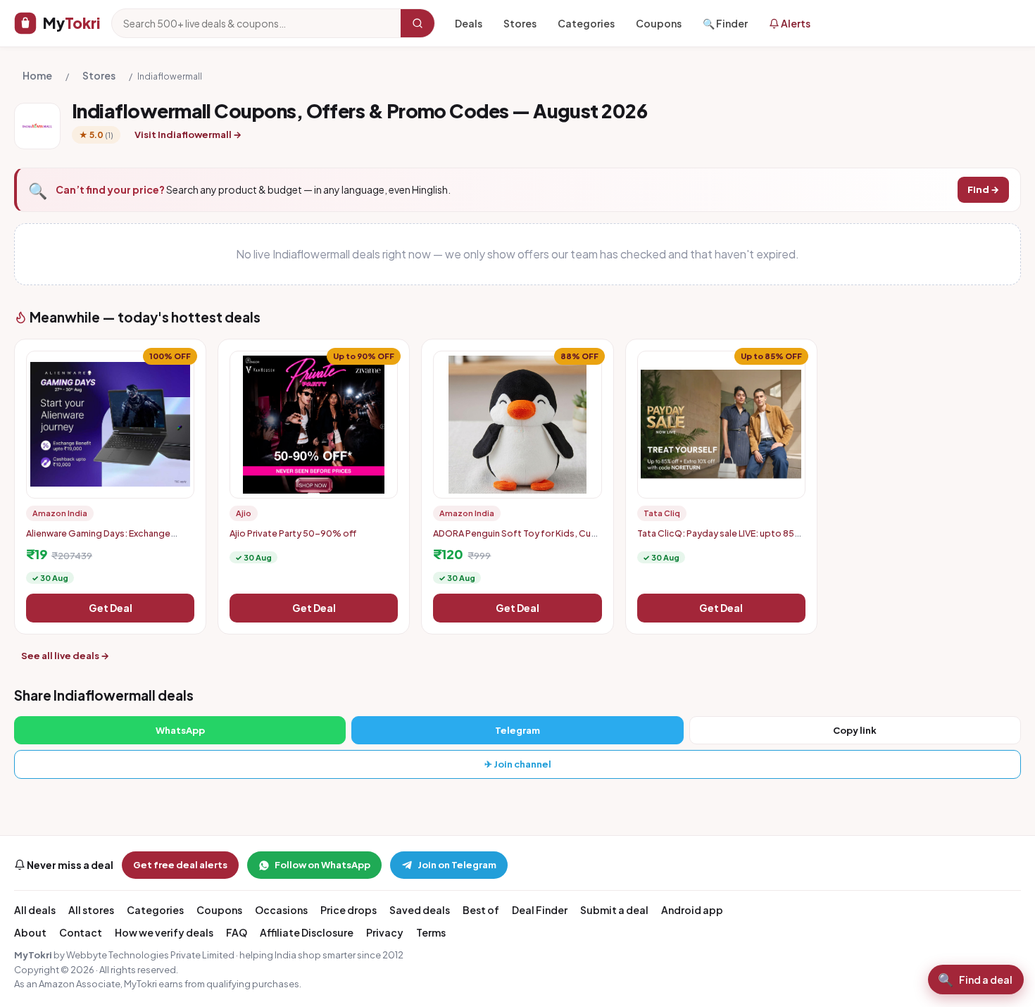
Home (37, 75)
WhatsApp (180, 730)
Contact (80, 932)
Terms (431, 932)
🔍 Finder (725, 23)
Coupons (659, 23)
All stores (91, 909)
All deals (35, 909)
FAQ (236, 932)
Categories (586, 23)
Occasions (281, 909)
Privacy (384, 932)
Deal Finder (539, 909)
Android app (692, 909)
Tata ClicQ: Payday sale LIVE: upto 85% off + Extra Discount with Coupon (720, 538)
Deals (468, 23)
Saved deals (419, 909)
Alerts (794, 23)
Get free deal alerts (180, 864)
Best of (481, 909)
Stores (520, 23)
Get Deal (110, 607)
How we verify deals (164, 932)
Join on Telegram (457, 864)
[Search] (417, 23)
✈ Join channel (517, 764)
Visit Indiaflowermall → (188, 134)
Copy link (855, 730)
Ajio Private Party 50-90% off (293, 533)
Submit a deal (614, 909)
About (30, 932)
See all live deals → (65, 655)
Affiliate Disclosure (306, 932)
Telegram (517, 730)
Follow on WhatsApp (322, 864)
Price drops (348, 909)
